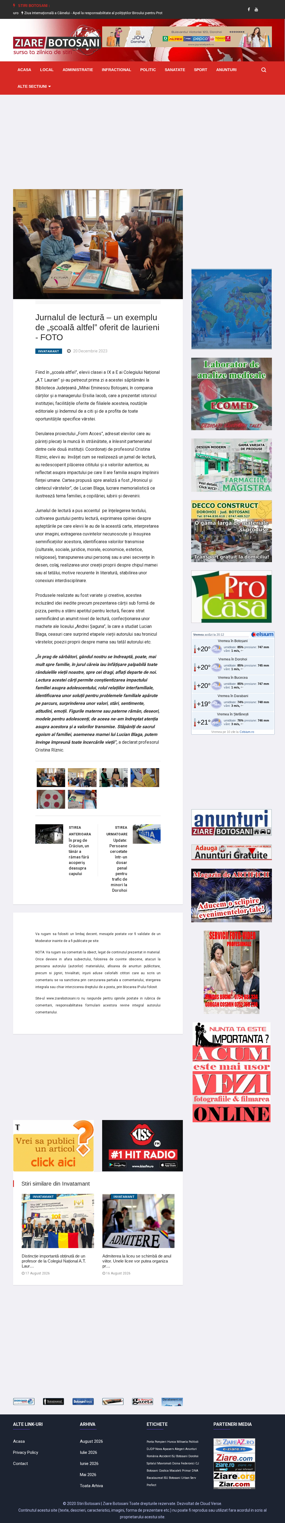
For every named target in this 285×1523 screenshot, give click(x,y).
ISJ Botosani (179, 1456)
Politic (148, 69)
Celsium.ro (247, 731)
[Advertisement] (142, 138)
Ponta (150, 1442)
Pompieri (160, 1442)
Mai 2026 (88, 1474)
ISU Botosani (172, 1478)
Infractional (116, 69)
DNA (195, 1470)
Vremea (198, 634)
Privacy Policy (25, 1452)
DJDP (150, 1449)
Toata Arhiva (91, 1485)
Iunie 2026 (89, 1463)
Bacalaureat (155, 1478)
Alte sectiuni (32, 86)
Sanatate (175, 69)
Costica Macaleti (170, 1470)
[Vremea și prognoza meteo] (263, 634)
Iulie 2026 (88, 1452)
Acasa (24, 69)
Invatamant (48, 351)
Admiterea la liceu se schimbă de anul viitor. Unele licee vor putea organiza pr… (136, 1261)
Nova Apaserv (164, 1449)
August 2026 (91, 1441)
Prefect (151, 1485)
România (152, 1456)
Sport (200, 69)
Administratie (78, 69)
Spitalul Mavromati (159, 1463)
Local (47, 69)
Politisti (193, 1442)
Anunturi (226, 69)
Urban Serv (188, 1478)
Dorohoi (193, 1456)
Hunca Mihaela (177, 1442)
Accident (165, 1456)
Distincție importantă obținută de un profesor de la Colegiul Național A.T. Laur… (54, 1261)
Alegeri (180, 1449)
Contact (20, 1463)
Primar (186, 1470)
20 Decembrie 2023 (90, 351)
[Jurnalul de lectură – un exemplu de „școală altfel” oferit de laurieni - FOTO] (98, 244)
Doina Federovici (183, 1463)
